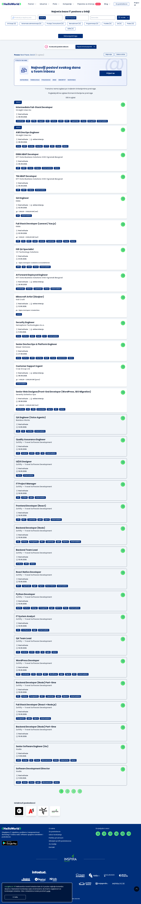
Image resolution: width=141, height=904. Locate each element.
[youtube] (110, 833)
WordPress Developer (27, 660)
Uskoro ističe (120, 54)
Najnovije (109, 54)
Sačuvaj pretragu (70, 36)
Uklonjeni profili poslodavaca (60, 841)
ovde (48, 891)
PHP (18, 241)
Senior (65, 146)
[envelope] (129, 833)
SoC (44, 336)
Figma (50, 409)
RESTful (58, 608)
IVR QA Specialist (25, 249)
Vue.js (66, 241)
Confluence (26, 630)
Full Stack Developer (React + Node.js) (36, 704)
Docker (31, 146)
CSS (28, 121)
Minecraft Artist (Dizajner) (30, 296)
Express (65, 541)
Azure (25, 782)
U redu (15, 897)
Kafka (56, 760)
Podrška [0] (107, 24)
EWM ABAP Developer (27, 154)
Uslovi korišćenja (55, 835)
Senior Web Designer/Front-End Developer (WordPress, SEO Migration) (53, 391)
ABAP (24, 168)
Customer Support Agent (29, 366)
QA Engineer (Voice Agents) (31, 417)
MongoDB (91, 121)
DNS (52, 146)
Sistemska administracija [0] (31, 24)
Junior (19, 314)
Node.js (24, 541)
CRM (33, 409)
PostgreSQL (34, 541)
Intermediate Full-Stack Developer (34, 107)
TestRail (29, 431)
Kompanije (67, 4)
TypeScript (75, 121)
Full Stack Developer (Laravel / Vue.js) (36, 223)
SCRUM (24, 497)
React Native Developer (28, 572)
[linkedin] (116, 833)
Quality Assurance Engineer (30, 439)
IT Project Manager (26, 483)
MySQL (19, 608)
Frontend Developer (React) (31, 505)
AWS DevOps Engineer (27, 132)
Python (53, 121)
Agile (31, 497)
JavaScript (20, 121)
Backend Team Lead (27, 550)
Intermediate (102, 121)
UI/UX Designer (24, 461)
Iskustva (43, 4)
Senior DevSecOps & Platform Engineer (36, 344)
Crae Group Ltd (23, 369)
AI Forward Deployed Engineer (32, 275)
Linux (18, 146)
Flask (65, 608)
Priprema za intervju (86, 4)
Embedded (41, 409)
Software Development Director (33, 768)
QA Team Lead (23, 638)
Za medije (53, 844)
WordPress (20, 409)
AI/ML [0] (71, 29)
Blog (106, 4)
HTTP (46, 146)
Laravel (42, 241)
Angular (41, 121)
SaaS (35, 241)
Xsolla (18, 749)
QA (18, 215)
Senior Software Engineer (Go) (32, 746)
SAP (18, 168)
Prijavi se (111, 73)
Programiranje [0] (92, 24)
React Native (50, 586)
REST (67, 121)
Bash (32, 336)
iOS (18, 453)
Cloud (83, 121)
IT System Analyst (25, 616)
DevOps (39, 146)
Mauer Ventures (23, 347)
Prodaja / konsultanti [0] (55, 24)
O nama (52, 828)
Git (47, 121)
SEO (56, 409)
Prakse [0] (130, 24)
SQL (23, 241)
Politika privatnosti (56, 838)
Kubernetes (62, 358)
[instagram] (104, 833)
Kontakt (52, 847)
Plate (55, 4)
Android (24, 453)
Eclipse (37, 168)
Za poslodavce (121, 4)
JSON (61, 121)
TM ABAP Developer (26, 176)
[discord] (122, 833)
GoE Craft (20, 299)
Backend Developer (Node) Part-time (36, 682)
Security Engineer (25, 322)
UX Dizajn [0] (11, 24)
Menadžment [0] (75, 24)
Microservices (46, 760)
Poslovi (31, 4)
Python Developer (25, 594)
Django (34, 608)
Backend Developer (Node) (30, 527)
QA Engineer (22, 198)
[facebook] (98, 833)
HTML (34, 121)
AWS (24, 146)
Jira (18, 431)
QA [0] (119, 24)
